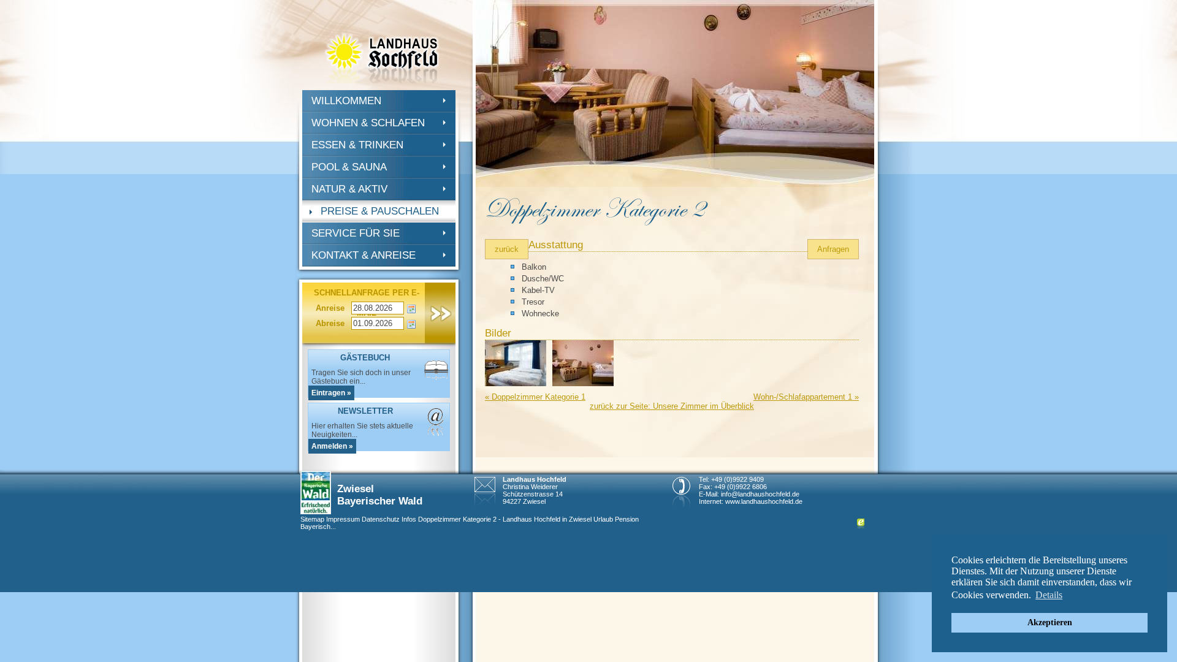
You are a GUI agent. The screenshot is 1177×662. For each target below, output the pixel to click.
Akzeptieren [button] (1049, 622)
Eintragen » (331, 393)
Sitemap (312, 519)
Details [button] (1048, 595)
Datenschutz (381, 519)
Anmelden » (332, 446)
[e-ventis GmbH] (860, 526)
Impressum (343, 519)
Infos (409, 519)
